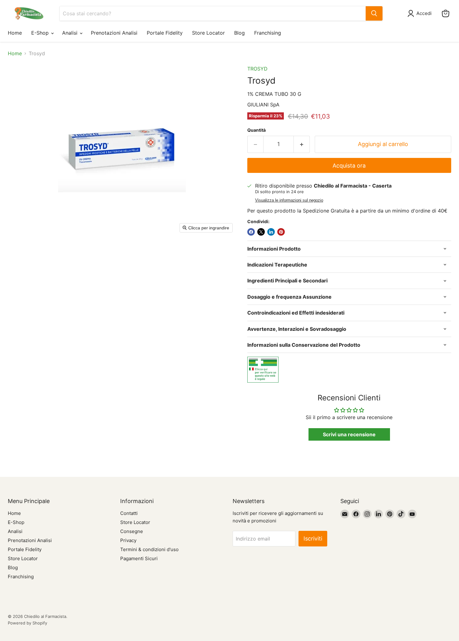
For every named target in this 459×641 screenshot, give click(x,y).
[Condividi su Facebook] (251, 232)
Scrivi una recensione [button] (349, 434)
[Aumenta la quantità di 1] (302, 144)
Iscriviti (313, 538)
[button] (420, 13)
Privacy (128, 540)
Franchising (267, 33)
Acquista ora (349, 165)
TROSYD (257, 69)
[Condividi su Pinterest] (281, 232)
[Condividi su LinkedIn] (271, 232)
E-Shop (40, 33)
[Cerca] (374, 13)
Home (15, 33)
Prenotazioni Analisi (114, 33)
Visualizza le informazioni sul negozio (289, 200)
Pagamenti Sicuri (139, 558)
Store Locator (208, 33)
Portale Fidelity (165, 33)
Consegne (131, 531)
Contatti (129, 513)
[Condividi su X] (261, 232)
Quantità (256, 130)
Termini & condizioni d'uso (149, 549)
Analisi (70, 33)
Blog (239, 33)
